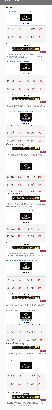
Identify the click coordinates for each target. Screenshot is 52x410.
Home (6, 3)
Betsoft (18, 56)
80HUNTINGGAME (41, 105)
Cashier (13, 54)
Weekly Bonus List (21, 57)
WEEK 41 (27, 256)
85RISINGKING (40, 81)
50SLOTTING (20, 28)
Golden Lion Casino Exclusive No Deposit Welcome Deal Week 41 (21, 210)
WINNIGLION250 (30, 405)
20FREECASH (21, 204)
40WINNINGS (20, 30)
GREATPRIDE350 (41, 255)
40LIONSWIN (39, 185)
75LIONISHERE (20, 29)
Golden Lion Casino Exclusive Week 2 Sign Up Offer (17, 61)
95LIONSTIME (11, 106)
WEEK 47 (27, 206)
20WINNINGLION (25, 204)
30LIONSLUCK (39, 126)
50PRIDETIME (19, 184)
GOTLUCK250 (37, 255)
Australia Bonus (37, 3)
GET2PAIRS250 (30, 106)
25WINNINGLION (19, 235)
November (10, 206)
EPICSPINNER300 (26, 106)
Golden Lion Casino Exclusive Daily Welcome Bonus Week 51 (19, 111)
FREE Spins (15, 3)
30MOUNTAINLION (20, 177)
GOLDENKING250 (39, 237)
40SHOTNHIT (20, 155)
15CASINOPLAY (20, 38)
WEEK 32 (18, 355)
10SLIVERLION (20, 88)
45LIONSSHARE (27, 155)
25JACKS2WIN (19, 126)
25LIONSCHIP (40, 87)
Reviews (42, 3)
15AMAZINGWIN (39, 132)
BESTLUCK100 (14, 106)
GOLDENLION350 (39, 106)
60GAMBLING (39, 36)
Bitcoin (7, 54)
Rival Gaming (42, 56)
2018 (22, 154)
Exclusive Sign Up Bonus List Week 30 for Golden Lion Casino (20, 360)
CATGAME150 (39, 131)
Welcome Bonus (27, 3)
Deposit (15, 54)
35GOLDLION (39, 390)
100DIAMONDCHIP (9, 154)
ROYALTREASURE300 (40, 28)
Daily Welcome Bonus (24, 56)
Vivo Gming (15, 57)
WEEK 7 (17, 57)
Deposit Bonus (17, 54)
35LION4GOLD (12, 155)
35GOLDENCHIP (40, 79)
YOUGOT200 (20, 87)
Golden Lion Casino (34, 56)
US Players (12, 57)
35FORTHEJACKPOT (40, 38)
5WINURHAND (40, 89)
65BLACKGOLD (39, 229)
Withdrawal (34, 54)
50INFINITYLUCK (39, 183)
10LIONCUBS (16, 403)
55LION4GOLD (20, 89)
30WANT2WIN (20, 37)
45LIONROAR (41, 353)
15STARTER (39, 228)
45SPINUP (20, 82)
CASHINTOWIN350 (21, 305)
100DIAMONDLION (9, 403)
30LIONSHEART (39, 37)
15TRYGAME (39, 383)
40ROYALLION (19, 176)
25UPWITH (27, 353)
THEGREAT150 (39, 141)
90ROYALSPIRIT (39, 29)
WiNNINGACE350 (20, 35)
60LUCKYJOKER (40, 88)
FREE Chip (23, 54)
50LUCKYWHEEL (20, 81)
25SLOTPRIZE (19, 141)
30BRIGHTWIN (19, 139)
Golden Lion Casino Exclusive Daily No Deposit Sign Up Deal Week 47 (21, 161)
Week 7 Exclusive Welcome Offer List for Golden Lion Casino (19, 11)
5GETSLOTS (40, 82)
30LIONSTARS (39, 154)
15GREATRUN (39, 30)
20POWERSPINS (20, 325)
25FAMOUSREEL (20, 280)
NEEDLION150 (7, 206)
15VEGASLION (40, 80)
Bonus (11, 54)
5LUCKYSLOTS (21, 105)
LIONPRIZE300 (39, 35)
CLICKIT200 (20, 56)
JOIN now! (43, 52)
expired (20, 54)
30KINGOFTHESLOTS (40, 184)
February (31, 56)
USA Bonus (31, 3)
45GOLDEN (39, 139)
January (42, 106)
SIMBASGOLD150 (39, 375)
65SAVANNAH (33, 105)
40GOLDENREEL (39, 140)
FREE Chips (10, 3)
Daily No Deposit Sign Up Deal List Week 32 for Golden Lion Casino (21, 310)
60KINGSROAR (40, 155)
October (10, 256)
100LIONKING (12, 154)
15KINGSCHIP (20, 80)
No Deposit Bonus (20, 3)
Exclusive (28, 56)
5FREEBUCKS (20, 36)
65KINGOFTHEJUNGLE (40, 235)
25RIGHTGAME (32, 204)
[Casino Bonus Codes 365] (12, 1)
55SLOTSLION (20, 304)
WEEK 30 (22, 405)
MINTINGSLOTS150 (20, 185)
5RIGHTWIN (19, 131)
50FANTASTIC (7, 354)
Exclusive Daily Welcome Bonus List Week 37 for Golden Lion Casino (21, 260)
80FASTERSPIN (11, 56)
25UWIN (35, 204)
